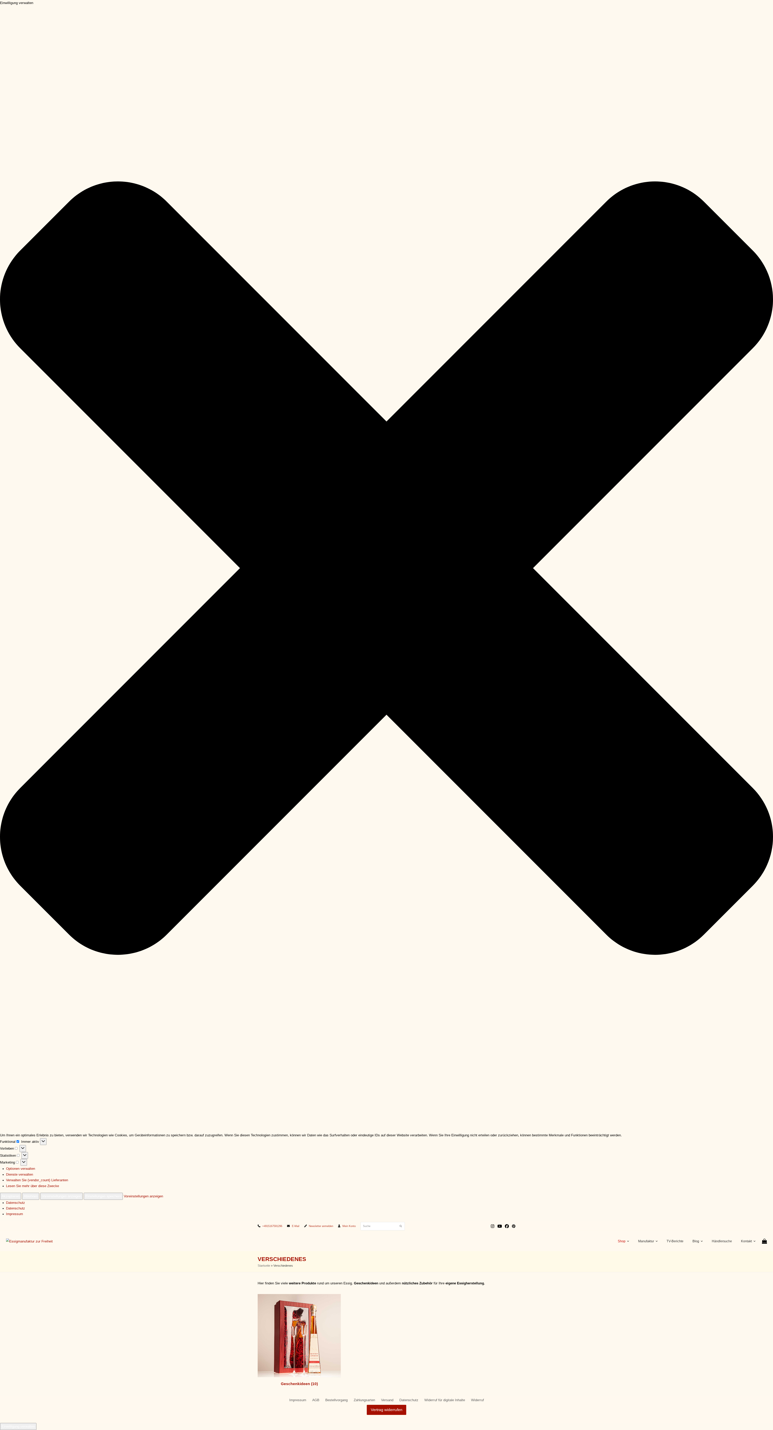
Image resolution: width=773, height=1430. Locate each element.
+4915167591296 (272, 1226)
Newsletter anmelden (321, 1226)
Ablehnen (31, 1196)
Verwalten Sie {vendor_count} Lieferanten (37, 1180)
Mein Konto (349, 1226)
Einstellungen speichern (103, 1196)
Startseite (264, 1265)
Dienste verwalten (19, 1174)
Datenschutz (15, 1203)
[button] (386, 569)
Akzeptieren (11, 1196)
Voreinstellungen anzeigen (61, 1196)
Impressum (14, 1214)
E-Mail (295, 1226)
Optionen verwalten (20, 1169)
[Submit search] (401, 1226)
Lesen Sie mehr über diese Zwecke (32, 1186)
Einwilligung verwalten (18, 1426)
